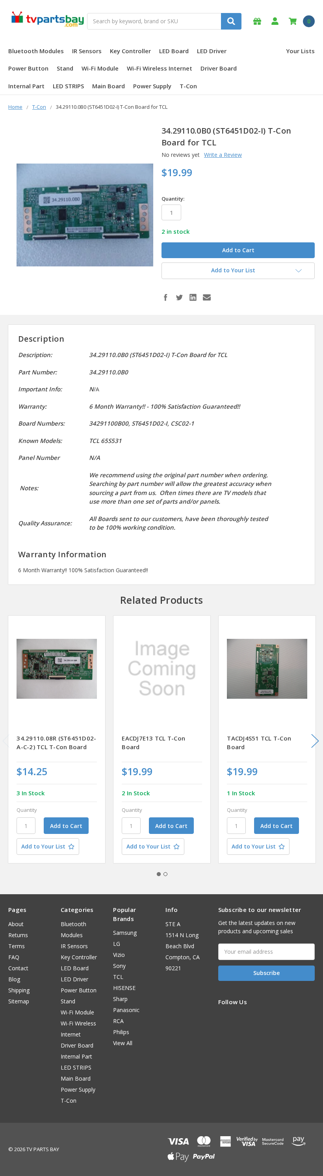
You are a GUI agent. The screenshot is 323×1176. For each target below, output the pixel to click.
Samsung (125, 932)
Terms (16, 946)
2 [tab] (165, 874)
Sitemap (18, 1001)
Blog (14, 979)
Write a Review (223, 154)
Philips (121, 1032)
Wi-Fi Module (100, 68)
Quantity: (173, 198)
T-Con (188, 86)
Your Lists (300, 51)
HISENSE (124, 988)
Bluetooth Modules (36, 51)
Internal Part (26, 86)
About (16, 924)
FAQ (13, 957)
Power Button (28, 68)
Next (315, 741)
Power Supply (152, 86)
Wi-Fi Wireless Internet (159, 68)
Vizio (119, 954)
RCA (118, 1021)
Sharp (120, 999)
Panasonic (126, 1010)
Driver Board (218, 68)
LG (116, 943)
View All (122, 1043)
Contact (18, 968)
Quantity (27, 809)
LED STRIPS (68, 86)
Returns (18, 935)
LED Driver (211, 51)
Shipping (19, 990)
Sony (119, 965)
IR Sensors (87, 51)
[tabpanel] (57, 739)
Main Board (108, 86)
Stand (65, 68)
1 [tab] (159, 874)
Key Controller (130, 51)
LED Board (174, 51)
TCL (118, 977)
